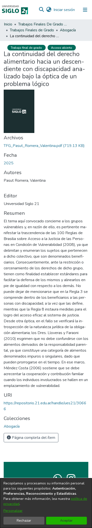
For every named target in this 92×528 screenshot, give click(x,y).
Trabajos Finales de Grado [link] (32, 30)
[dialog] (46, 503)
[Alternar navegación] (85, 10)
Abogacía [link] (68, 30)
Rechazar (24, 520)
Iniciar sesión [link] (64, 9)
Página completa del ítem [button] (33, 437)
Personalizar (13, 510)
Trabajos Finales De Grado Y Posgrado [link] (42, 24)
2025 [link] (8, 163)
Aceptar (66, 520)
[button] (41, 10)
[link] (44, 145)
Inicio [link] (8, 24)
